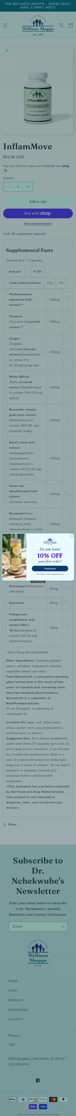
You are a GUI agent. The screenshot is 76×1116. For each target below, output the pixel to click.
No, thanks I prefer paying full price (50, 574)
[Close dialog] (71, 535)
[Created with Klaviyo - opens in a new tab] (38, 582)
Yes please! (50, 568)
